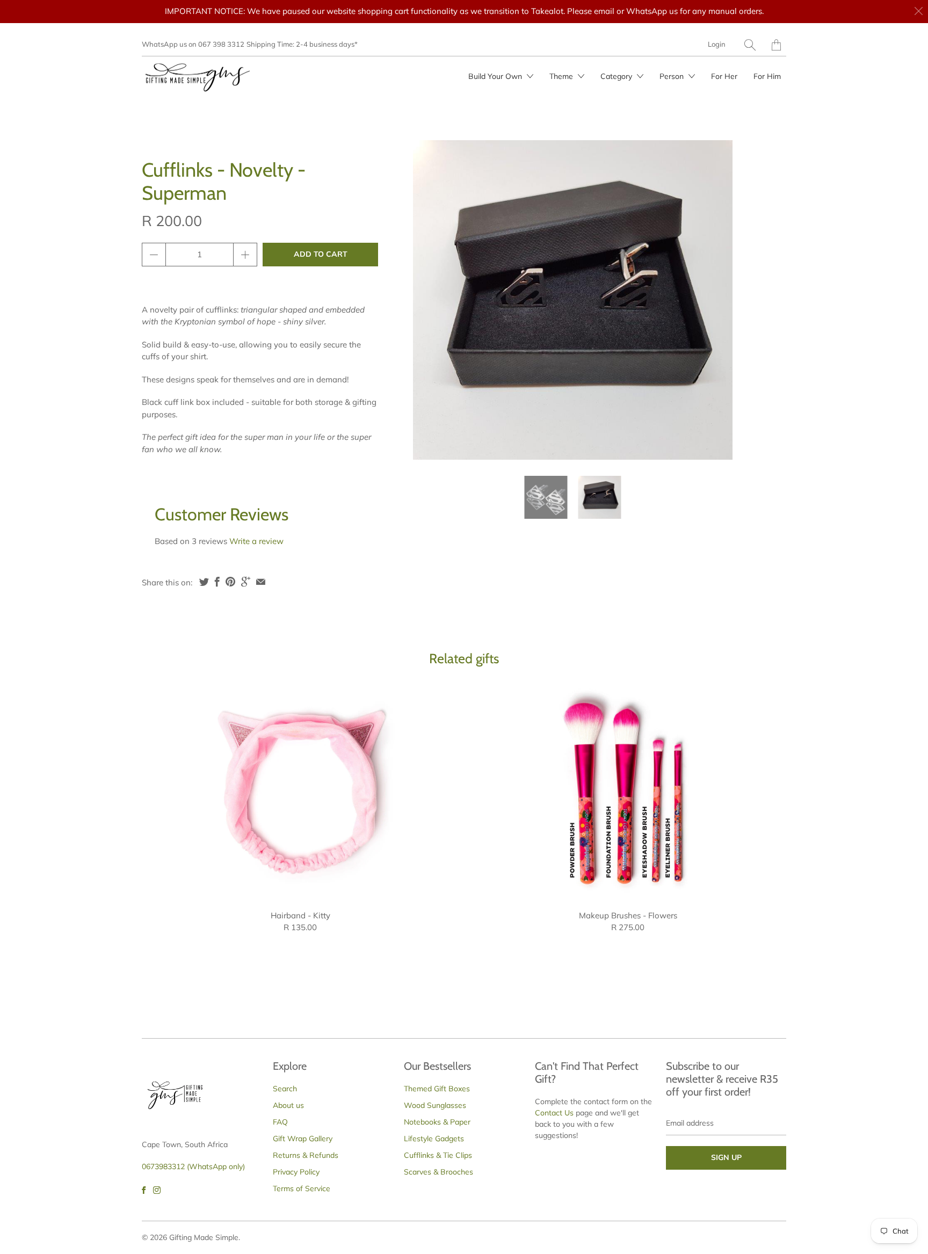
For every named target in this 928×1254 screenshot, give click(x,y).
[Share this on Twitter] (204, 581)
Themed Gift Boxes (437, 1088)
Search (285, 1088)
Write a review (256, 541)
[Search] (750, 45)
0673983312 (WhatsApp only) (193, 1166)
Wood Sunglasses (435, 1105)
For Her (724, 76)
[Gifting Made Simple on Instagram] (157, 1190)
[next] (715, 300)
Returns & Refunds (305, 1155)
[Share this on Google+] (246, 581)
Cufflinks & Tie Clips (438, 1155)
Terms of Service (301, 1188)
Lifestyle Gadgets (434, 1138)
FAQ (280, 1122)
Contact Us (554, 1113)
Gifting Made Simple (203, 1237)
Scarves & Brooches (438, 1172)
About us (288, 1105)
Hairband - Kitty (300, 791)
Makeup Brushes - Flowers (627, 791)
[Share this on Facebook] (217, 581)
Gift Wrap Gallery (302, 1138)
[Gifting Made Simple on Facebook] (144, 1190)
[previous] (430, 300)
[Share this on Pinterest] (230, 581)
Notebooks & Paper (437, 1122)
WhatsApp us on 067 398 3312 (193, 44)
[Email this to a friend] (261, 581)
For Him (767, 76)
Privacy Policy (296, 1172)
